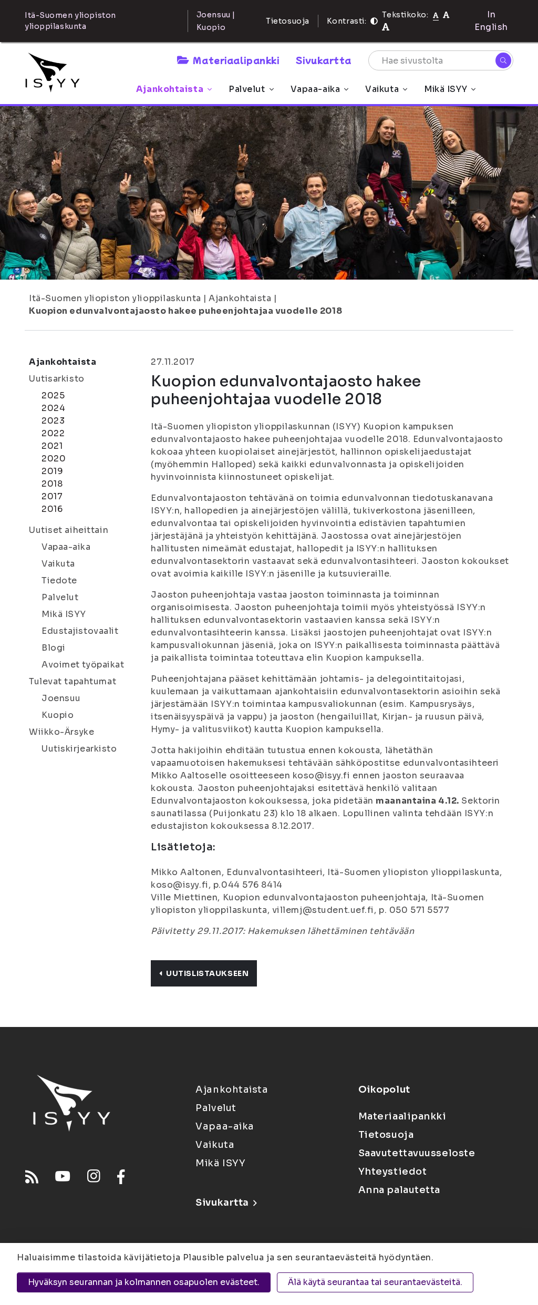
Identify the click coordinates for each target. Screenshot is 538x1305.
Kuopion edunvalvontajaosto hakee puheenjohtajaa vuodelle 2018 (185, 310)
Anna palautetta (399, 1190)
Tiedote (59, 580)
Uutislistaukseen (207, 973)
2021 (52, 445)
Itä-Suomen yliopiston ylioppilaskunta (115, 298)
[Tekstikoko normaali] (436, 14)
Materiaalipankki (236, 60)
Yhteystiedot (392, 1171)
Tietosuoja (287, 21)
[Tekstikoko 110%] (446, 14)
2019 (52, 471)
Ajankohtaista (169, 89)
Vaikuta (382, 89)
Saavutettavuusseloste (416, 1153)
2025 (53, 395)
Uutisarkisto (57, 378)
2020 (54, 458)
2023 (53, 420)
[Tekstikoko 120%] (385, 27)
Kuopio (58, 715)
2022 (53, 433)
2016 (52, 509)
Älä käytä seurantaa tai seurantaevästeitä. (375, 1282)
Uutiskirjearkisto (79, 748)
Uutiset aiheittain (68, 530)
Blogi (54, 647)
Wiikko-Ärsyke (61, 731)
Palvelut (247, 89)
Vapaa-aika (315, 89)
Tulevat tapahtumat (72, 681)
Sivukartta (323, 60)
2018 (52, 483)
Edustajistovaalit (80, 630)
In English (491, 21)
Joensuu (61, 698)
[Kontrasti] (374, 21)
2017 (52, 496)
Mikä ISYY (445, 89)
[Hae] (503, 60)
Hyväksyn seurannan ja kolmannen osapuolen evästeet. (144, 1282)
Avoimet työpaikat (83, 664)
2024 (53, 408)
